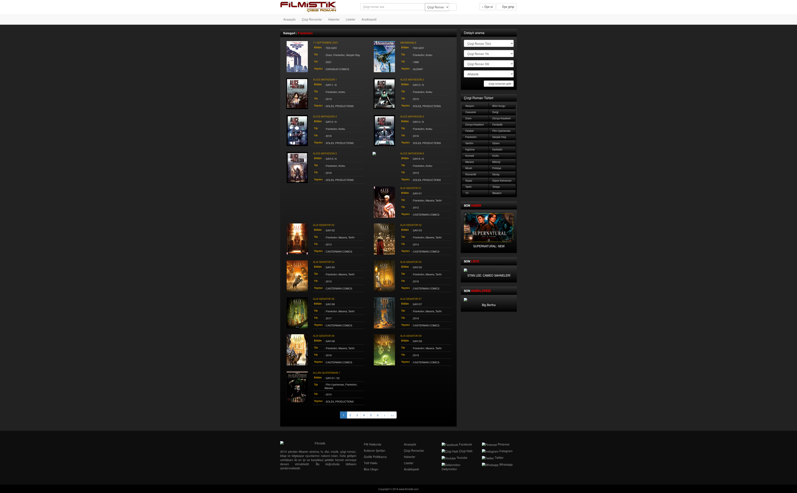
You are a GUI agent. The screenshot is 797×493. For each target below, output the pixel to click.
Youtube (461, 457)
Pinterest (503, 444)
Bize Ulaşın (370, 469)
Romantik (470, 174)
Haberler (334, 19)
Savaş (495, 174)
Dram (468, 118)
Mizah (468, 168)
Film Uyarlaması (501, 130)
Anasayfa (289, 19)
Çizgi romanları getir (499, 83)
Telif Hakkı (370, 463)
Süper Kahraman (502, 180)
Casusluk (470, 112)
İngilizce (470, 149)
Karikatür (497, 149)
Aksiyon (469, 105)
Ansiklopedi (369, 19)
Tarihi (468, 186)
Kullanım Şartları (374, 450)
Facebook (465, 444)
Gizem (496, 143)
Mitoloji (496, 162)
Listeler (350, 19)
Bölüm (318, 47)
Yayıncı (318, 68)
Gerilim (469, 143)
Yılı (316, 61)
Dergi (495, 112)
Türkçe (496, 186)
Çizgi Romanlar (312, 19)
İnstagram (506, 451)
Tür (316, 54)
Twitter (499, 457)
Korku (495, 155)
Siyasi (468, 180)
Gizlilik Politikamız (375, 457)
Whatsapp (506, 464)
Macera (469, 162)
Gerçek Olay (499, 137)
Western (497, 193)
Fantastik (497, 124)
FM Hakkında (372, 444)
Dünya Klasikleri (501, 118)
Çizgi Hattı (465, 451)
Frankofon (471, 137)
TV (466, 193)
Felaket (469, 130)
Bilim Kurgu (498, 105)
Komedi (469, 155)
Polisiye (496, 168)
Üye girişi (507, 7)
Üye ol (488, 7)
